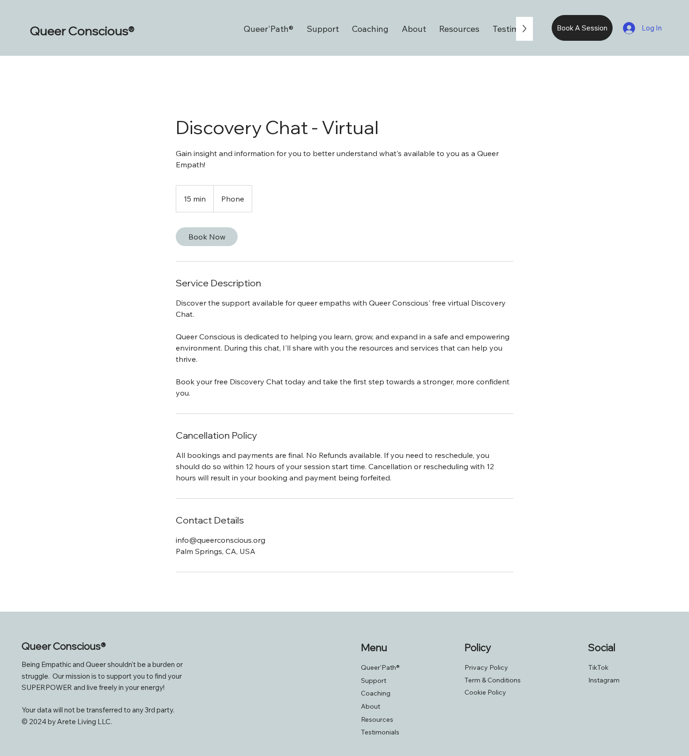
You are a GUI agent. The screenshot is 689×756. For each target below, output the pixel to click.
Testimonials (380, 732)
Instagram (604, 680)
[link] (207, 236)
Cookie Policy (485, 692)
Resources (377, 719)
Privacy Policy (486, 667)
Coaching (375, 693)
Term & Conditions (492, 680)
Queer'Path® (380, 667)
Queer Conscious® (82, 30)
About (370, 706)
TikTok (598, 667)
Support (373, 680)
